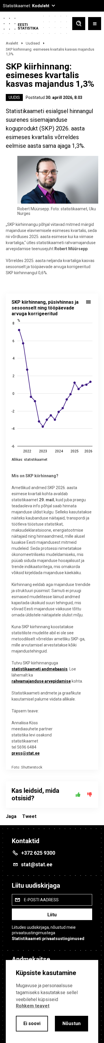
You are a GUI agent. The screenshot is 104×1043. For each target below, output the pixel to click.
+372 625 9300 (38, 853)
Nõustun (71, 1023)
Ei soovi (31, 1023)
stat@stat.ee (36, 864)
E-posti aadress (41, 900)
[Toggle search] (78, 24)
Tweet (29, 816)
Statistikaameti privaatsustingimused (48, 938)
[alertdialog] (52, 1001)
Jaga (11, 816)
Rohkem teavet (32, 1006)
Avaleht (12, 43)
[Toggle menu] (94, 24)
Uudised (33, 43)
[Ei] (89, 794)
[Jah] (78, 794)
